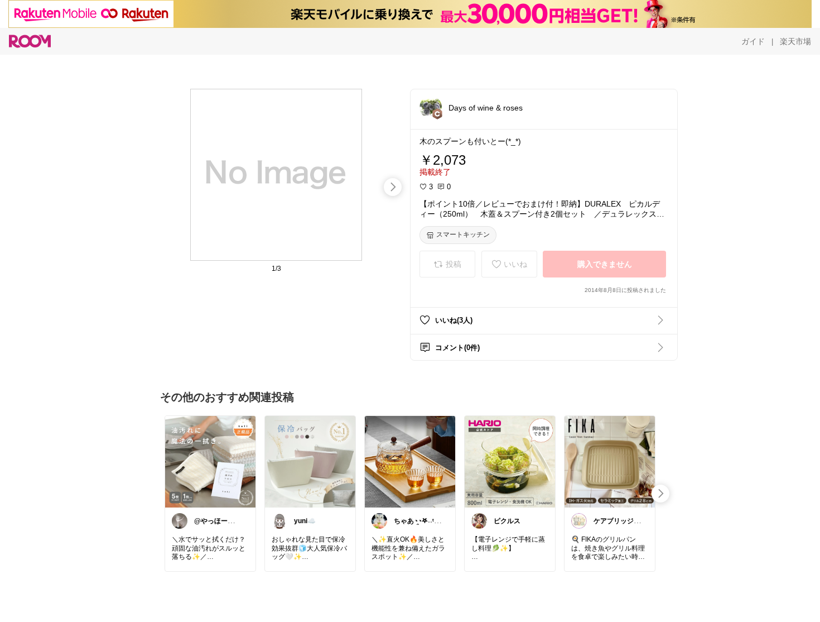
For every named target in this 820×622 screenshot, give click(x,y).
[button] (430, 107)
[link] (210, 461)
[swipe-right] (393, 187)
